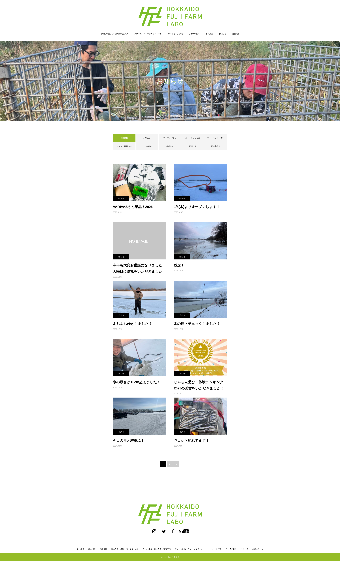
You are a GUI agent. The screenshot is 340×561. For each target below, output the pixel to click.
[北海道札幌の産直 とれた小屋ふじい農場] (170, 16)
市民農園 (209, 34)
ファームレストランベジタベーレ (148, 34)
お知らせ (222, 34)
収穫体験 (170, 146)
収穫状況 (192, 146)
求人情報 (92, 549)
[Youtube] (184, 532)
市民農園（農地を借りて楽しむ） (125, 549)
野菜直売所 (215, 146)
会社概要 (236, 34)
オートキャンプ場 (175, 34)
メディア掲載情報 (124, 146)
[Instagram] (154, 532)
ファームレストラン (215, 138)
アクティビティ (169, 138)
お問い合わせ (257, 549)
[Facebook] (173, 532)
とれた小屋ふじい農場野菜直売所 (114, 34)
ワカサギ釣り (194, 34)
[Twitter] (163, 532)
